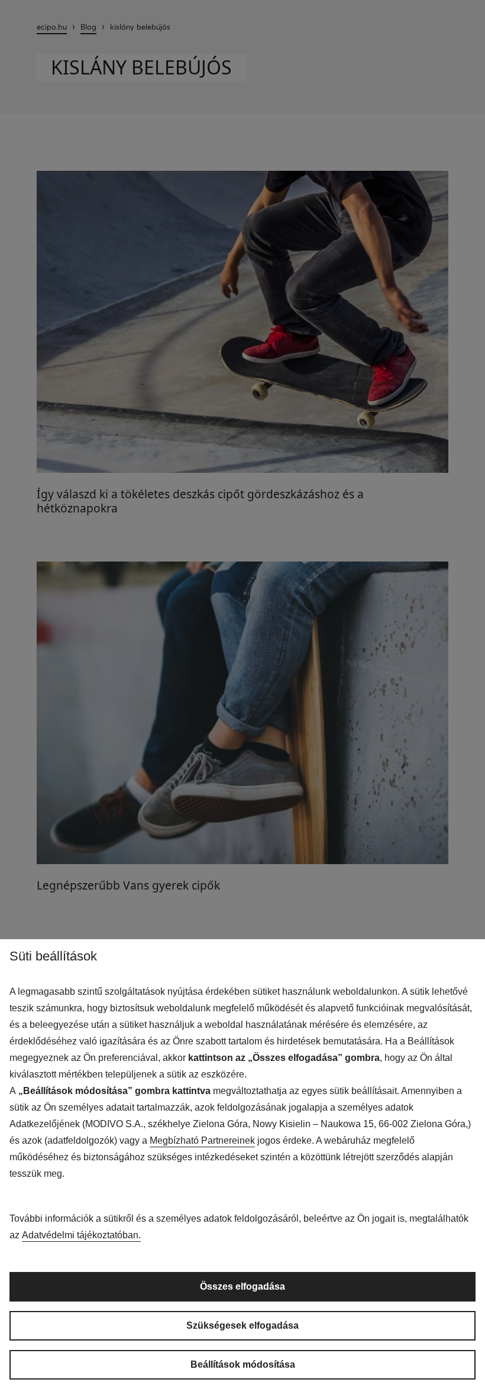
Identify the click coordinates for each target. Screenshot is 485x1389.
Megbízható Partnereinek (202, 1140)
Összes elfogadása (242, 1286)
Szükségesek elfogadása (242, 1325)
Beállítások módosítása (242, 1364)
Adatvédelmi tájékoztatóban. (81, 1235)
